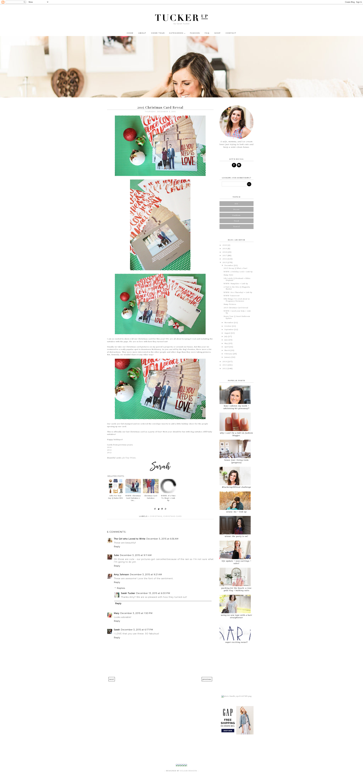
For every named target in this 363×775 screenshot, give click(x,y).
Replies (121, 588)
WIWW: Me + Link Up (236, 511)
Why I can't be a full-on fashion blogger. (236, 434)
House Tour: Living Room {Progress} (236, 461)
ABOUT (142, 33)
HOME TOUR (158, 33)
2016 (225, 259)
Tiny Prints (130, 458)
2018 (225, 252)
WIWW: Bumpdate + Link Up (236, 284)
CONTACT (231, 33)
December (229, 265)
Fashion (236, 215)
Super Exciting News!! (236, 642)
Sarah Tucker (128, 593)
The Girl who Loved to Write (129, 539)
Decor (236, 209)
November (229, 323)
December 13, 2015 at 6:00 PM (153, 593)
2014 (109, 447)
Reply (117, 546)
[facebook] (234, 165)
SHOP (217, 33)
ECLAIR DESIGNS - (189, 771)
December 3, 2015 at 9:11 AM (136, 555)
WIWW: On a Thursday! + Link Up (238, 292)
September (229, 330)
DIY (236, 203)
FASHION (195, 33)
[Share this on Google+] (165, 508)
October (228, 326)
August (227, 333)
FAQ (207, 33)
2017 (225, 255)
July (226, 336)
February (228, 354)
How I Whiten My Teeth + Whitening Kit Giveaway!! (236, 407)
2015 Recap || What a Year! (235, 268)
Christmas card (172, 516)
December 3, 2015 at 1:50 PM (136, 613)
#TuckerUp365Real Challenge (236, 487)
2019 (225, 249)
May (226, 343)
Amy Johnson (121, 574)
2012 (109, 453)
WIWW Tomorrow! (232, 296)
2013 (109, 450)
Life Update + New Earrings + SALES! (236, 562)
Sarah (117, 629)
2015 (225, 262)
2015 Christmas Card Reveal (236, 308)
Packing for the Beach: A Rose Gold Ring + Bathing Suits (236, 589)
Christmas (156, 516)
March (227, 350)
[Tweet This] (158, 508)
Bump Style (228, 275)
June (226, 340)
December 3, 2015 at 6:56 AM (162, 539)
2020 (225, 245)
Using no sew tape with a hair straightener (236, 616)
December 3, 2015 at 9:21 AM (146, 574)
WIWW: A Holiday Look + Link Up (238, 272)
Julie (116, 555)
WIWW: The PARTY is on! (236, 536)
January (227, 357)
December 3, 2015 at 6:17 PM (137, 629)
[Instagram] (239, 165)
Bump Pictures (230, 304)
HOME (130, 33)
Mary (116, 613)
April (226, 347)
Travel (236, 226)
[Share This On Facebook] (155, 508)
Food (236, 221)
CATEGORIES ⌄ (177, 33)
